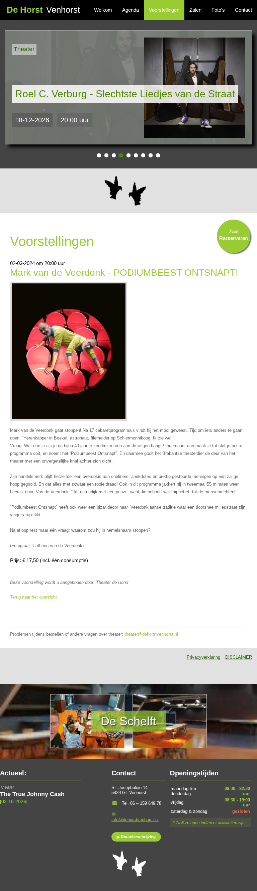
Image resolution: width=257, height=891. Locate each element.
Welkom (103, 10)
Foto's (218, 10)
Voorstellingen (164, 10)
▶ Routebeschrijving (136, 837)
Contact (243, 10)
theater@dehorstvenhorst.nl (151, 634)
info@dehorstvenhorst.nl (135, 819)
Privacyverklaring (203, 657)
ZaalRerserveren (233, 235)
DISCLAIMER (238, 657)
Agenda (130, 10)
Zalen (195, 10)
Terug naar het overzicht (33, 597)
